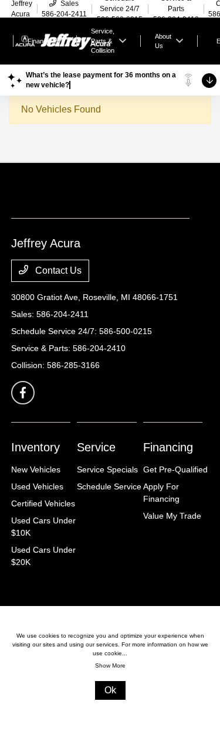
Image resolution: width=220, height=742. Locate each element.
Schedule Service (109, 486)
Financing (168, 447)
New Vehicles (35, 469)
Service (96, 447)
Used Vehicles (37, 486)
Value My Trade (172, 515)
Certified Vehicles (43, 503)
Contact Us (57, 270)
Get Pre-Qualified (175, 469)
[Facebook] (23, 392)
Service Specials (107, 469)
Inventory (35, 447)
